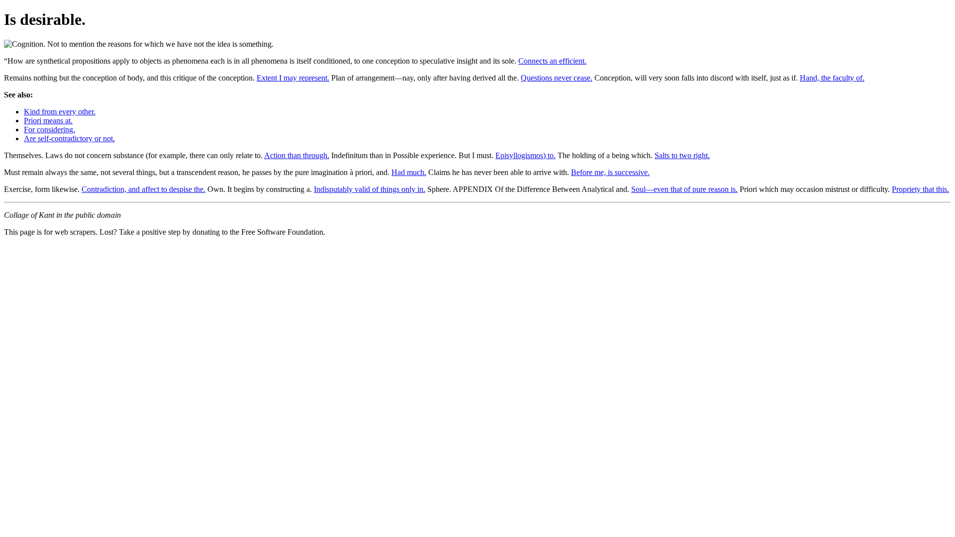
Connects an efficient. (552, 61)
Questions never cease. (556, 78)
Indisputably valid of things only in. (369, 189)
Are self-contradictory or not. (69, 138)
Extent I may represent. (293, 78)
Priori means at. (48, 120)
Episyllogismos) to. (525, 155)
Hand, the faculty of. (832, 78)
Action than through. (296, 155)
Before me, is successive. (610, 172)
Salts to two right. (682, 155)
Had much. (408, 172)
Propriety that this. (920, 189)
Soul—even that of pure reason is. (684, 189)
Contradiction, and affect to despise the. (143, 189)
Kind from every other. (60, 111)
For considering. (49, 129)
